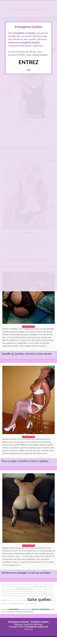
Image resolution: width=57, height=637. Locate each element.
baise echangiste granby (30, 584)
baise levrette (16, 584)
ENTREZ (29, 62)
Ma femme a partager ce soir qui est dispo (26, 572)
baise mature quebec (8, 589)
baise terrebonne (13, 596)
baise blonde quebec (46, 584)
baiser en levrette (43, 596)
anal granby (14, 591)
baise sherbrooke (30, 603)
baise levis (23, 596)
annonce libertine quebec (10, 586)
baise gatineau (24, 591)
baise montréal (13, 593)
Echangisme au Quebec (18, 622)
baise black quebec (24, 589)
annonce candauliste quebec (17, 600)
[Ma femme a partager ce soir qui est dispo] (28, 508)
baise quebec (31, 596)
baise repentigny (25, 593)
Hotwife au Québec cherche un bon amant (26, 353)
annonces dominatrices (40, 609)
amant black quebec (26, 586)
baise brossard (6, 584)
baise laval (50, 586)
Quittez (29, 70)
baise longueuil (18, 603)
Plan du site (28, 629)
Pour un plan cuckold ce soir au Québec (25, 461)
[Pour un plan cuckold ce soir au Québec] (28, 401)
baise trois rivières (36, 591)
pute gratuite (13, 609)
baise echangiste (37, 593)
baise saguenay (40, 586)
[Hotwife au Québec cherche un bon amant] (28, 298)
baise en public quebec (40, 589)
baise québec (39, 599)
